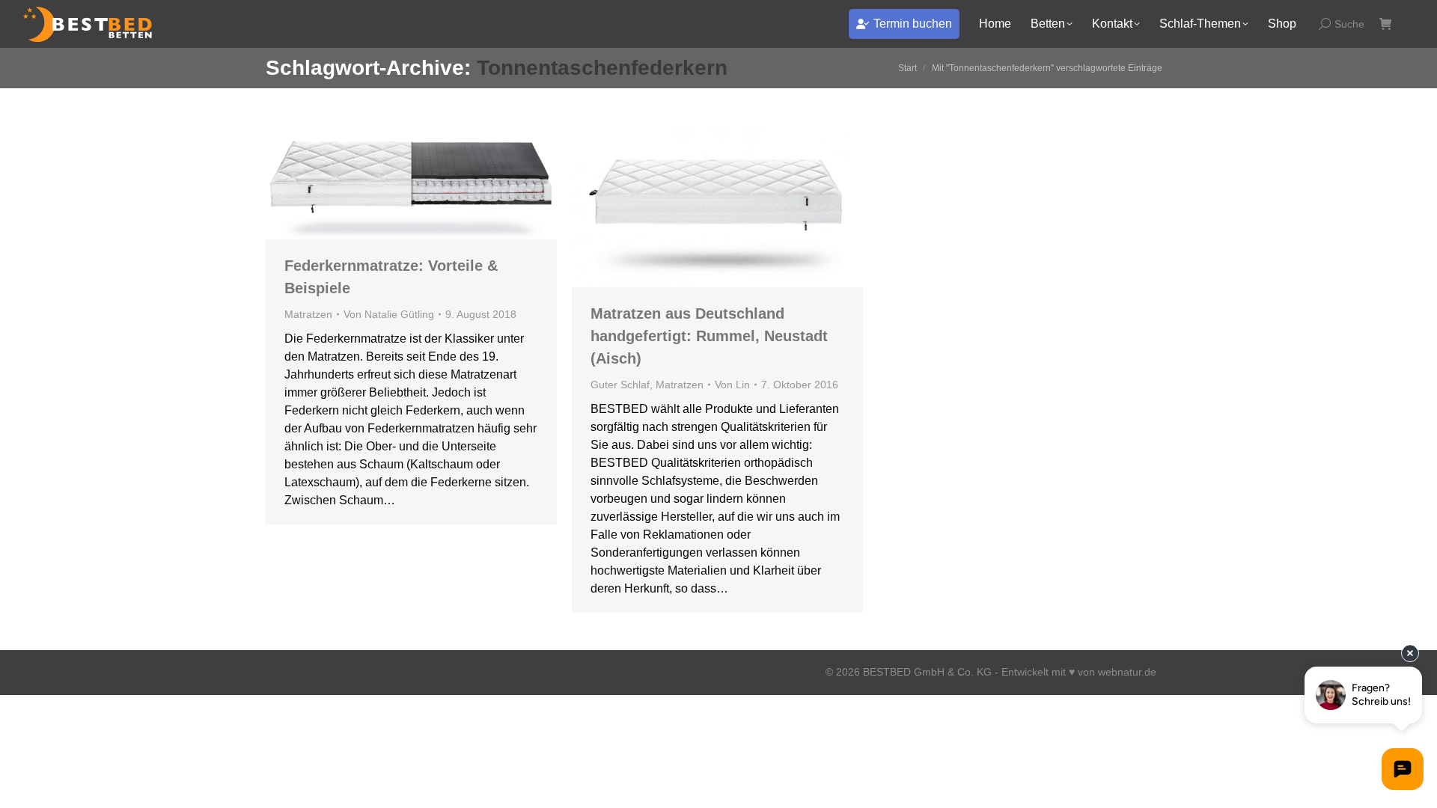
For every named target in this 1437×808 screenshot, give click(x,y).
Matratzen (308, 314)
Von (389, 314)
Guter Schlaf (620, 385)
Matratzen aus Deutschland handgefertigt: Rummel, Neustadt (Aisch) (709, 336)
